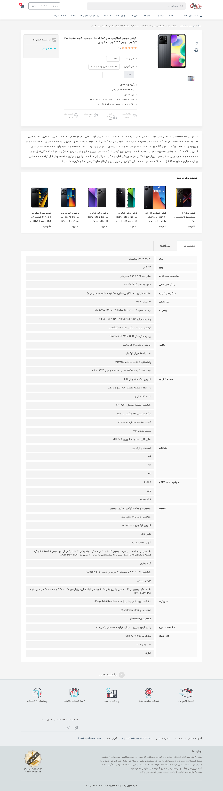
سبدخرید (160, 15)
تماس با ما (134, 15)
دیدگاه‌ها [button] (165, 246)
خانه (171, 15)
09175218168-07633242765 (137, 739)
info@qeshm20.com (89, 739)
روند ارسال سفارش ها (89, 15)
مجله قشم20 (60, 15)
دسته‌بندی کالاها (191, 15)
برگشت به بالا (108, 674)
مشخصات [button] (189, 246)
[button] (24, 6)
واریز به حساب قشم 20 (114, 15)
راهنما (73, 15)
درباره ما (148, 15)
